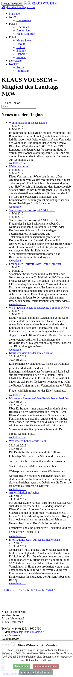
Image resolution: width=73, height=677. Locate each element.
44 (35, 589)
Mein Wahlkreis (25, 33)
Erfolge (20, 43)
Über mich (22, 27)
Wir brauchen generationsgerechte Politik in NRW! (39, 307)
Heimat (20, 47)
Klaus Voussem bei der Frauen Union (31, 353)
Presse (20, 67)
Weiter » (50, 589)
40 (20, 589)
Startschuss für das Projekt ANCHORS (32, 210)
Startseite (14, 13)
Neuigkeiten (23, 20)
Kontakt (14, 64)
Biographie (23, 30)
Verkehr (21, 57)
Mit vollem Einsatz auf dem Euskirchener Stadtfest (39, 398)
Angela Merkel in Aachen (24, 492)
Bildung (21, 50)
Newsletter (15, 60)
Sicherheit (22, 53)
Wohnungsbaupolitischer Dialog (28, 122)
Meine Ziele (23, 40)
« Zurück (6, 589)
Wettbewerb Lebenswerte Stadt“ (28, 441)
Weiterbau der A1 (19, 166)
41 (24, 589)
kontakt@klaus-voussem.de (27, 631)
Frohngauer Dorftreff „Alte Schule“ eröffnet (35, 263)
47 (43, 589)
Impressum (22, 70)
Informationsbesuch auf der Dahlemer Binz (34, 539)
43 (31, 589)
